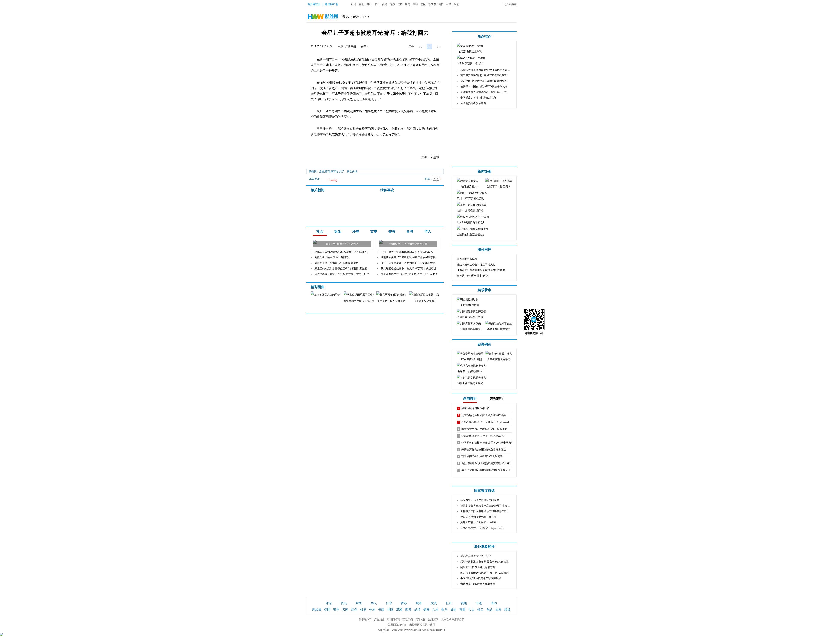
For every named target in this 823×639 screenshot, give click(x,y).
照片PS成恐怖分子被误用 (471, 222)
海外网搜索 (510, 4)
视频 (423, 4)
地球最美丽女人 (470, 186)
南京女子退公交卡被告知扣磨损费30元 (336, 262)
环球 (355, 231)
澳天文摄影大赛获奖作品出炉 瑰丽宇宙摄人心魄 (487, 505)
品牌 (417, 609)
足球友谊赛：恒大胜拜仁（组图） (479, 522)
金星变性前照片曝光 (498, 359)
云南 (345, 609)
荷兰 (448, 4)
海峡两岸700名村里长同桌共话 (477, 583)
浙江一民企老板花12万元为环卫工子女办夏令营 (408, 262)
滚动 (456, 4)
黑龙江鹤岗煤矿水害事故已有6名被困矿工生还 (340, 268)
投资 (363, 609)
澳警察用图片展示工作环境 (359, 301)
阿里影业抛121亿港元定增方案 (477, 567)
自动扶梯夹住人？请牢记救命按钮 (408, 243)
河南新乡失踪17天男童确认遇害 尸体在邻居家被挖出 (411, 257)
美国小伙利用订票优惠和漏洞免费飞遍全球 (485, 470)
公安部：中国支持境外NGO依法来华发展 (483, 86)
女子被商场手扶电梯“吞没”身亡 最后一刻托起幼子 (409, 274)
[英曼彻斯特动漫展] (431, 294)
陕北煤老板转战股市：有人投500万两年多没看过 (408, 268)
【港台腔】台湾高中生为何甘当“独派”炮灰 (481, 270)
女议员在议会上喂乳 (470, 51)
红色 (354, 609)
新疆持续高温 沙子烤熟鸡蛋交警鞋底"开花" (486, 463)
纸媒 (507, 609)
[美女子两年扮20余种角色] (397, 294)
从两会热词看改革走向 (473, 103)
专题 (479, 603)
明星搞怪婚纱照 (470, 305)
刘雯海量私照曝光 (470, 329)
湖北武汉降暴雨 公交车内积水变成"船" (483, 435)
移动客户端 (331, 4)
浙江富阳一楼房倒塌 (498, 186)
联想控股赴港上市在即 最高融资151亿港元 (484, 561)
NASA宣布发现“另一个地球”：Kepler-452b (485, 422)
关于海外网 (365, 619)
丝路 (390, 609)
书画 (381, 609)
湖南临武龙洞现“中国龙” (475, 408)
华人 (376, 4)
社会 (319, 231)
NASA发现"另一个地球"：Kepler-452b (481, 528)
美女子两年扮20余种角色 (391, 301)
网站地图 (420, 619)
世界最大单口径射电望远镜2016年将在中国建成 (487, 511)
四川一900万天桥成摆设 (470, 198)
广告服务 (379, 619)
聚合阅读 (352, 171)
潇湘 (399, 609)
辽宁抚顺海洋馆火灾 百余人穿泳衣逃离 (483, 415)
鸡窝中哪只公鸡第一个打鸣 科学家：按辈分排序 (341, 274)
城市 (399, 4)
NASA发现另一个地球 (470, 63)
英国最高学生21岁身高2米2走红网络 (482, 456)
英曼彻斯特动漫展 (424, 301)
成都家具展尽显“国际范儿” (475, 556)
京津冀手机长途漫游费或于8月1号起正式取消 (486, 92)
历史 (407, 4)
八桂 (435, 609)
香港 (392, 4)
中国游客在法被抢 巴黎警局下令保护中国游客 (487, 442)
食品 (489, 609)
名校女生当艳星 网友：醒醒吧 (331, 257)
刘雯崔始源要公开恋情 (470, 317)
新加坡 (432, 4)
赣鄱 (462, 609)
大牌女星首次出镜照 (470, 359)
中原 (372, 609)
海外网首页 (314, 4)
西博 (408, 609)
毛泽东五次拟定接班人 (470, 371)
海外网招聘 (393, 619)
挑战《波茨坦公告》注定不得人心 (476, 264)
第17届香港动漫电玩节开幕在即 (478, 516)
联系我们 (407, 619)
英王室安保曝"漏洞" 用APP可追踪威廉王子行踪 (487, 75)
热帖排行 (497, 398)
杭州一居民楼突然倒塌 (470, 210)
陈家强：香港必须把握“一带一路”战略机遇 (484, 572)
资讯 (361, 4)
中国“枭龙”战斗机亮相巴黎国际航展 (480, 578)
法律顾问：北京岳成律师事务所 (446, 619)
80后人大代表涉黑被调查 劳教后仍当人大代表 (486, 69)
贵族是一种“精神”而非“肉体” (473, 275)
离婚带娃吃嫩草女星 (498, 329)
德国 (441, 4)
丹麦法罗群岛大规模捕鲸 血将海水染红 (483, 449)
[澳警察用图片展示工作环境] (364, 294)
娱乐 (356, 16)
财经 (369, 4)
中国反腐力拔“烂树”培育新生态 (478, 97)
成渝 (453, 609)
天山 (471, 609)
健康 (426, 609)
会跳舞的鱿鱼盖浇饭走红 (471, 234)
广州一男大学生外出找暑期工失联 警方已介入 (407, 251)
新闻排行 (470, 398)
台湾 (384, 4)
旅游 (498, 609)
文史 (373, 231)
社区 (415, 4)
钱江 (480, 609)
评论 (353, 4)
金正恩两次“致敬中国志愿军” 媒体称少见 (483, 81)
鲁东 (444, 609)
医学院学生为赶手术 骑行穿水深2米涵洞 (484, 429)
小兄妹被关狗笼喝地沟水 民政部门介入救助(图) (341, 251)
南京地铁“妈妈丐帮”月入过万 (342, 243)
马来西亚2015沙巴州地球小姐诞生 (479, 500)
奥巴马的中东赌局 (467, 259)
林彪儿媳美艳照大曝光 (470, 383)
